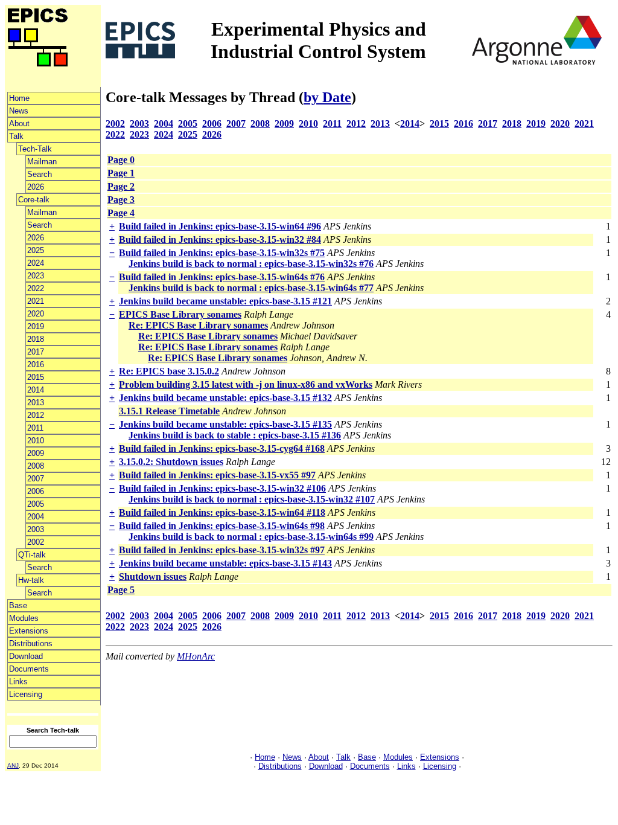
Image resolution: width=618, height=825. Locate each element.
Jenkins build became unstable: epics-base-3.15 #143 (225, 563)
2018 (35, 339)
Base (18, 605)
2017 (35, 351)
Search (39, 174)
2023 (35, 275)
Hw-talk (31, 580)
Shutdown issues (152, 576)
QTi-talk (32, 554)
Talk (16, 136)
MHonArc (196, 656)
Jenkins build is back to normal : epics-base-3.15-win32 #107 (252, 499)
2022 (35, 288)
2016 (35, 364)
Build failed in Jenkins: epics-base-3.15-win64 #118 (222, 512)
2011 (35, 427)
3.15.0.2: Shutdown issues (171, 462)
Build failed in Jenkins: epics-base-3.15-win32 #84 (220, 239)
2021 (35, 301)
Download (26, 656)
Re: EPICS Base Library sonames (198, 325)
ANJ (13, 765)
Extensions (28, 630)
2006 (35, 491)
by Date (327, 97)
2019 (35, 326)
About (19, 123)
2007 (35, 478)
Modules (24, 618)
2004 (35, 516)
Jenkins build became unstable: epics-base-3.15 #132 (225, 398)
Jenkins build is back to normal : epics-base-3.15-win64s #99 (251, 536)
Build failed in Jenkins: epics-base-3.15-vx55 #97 (217, 475)
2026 (35, 186)
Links (18, 681)
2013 (35, 402)
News (18, 110)
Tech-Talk (35, 148)
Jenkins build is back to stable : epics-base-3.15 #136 (235, 435)
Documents (29, 668)
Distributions (31, 643)
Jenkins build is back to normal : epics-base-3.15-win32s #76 (251, 263)
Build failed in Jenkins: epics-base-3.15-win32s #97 (222, 550)
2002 (35, 542)
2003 (35, 529)
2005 (35, 504)
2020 (35, 313)
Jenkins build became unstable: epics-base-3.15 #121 (225, 301)
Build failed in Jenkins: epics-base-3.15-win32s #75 (222, 253)
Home (19, 98)
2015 (35, 377)
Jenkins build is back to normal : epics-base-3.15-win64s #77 (251, 288)
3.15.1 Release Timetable (169, 411)
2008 (35, 465)
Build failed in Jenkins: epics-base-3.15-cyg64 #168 (222, 448)
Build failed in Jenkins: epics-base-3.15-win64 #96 (220, 226)
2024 (35, 263)
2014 (35, 389)
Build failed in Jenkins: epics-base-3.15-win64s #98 (222, 526)
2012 (35, 415)
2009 (35, 453)
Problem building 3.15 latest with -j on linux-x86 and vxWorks (245, 384)
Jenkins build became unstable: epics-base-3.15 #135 (225, 424)
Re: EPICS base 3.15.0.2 (169, 371)
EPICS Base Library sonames (180, 314)
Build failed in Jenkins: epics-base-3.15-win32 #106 (222, 488)
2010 (35, 440)
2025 (35, 250)
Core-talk (33, 199)
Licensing (25, 694)
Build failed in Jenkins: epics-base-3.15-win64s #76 (222, 277)
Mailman (42, 161)
